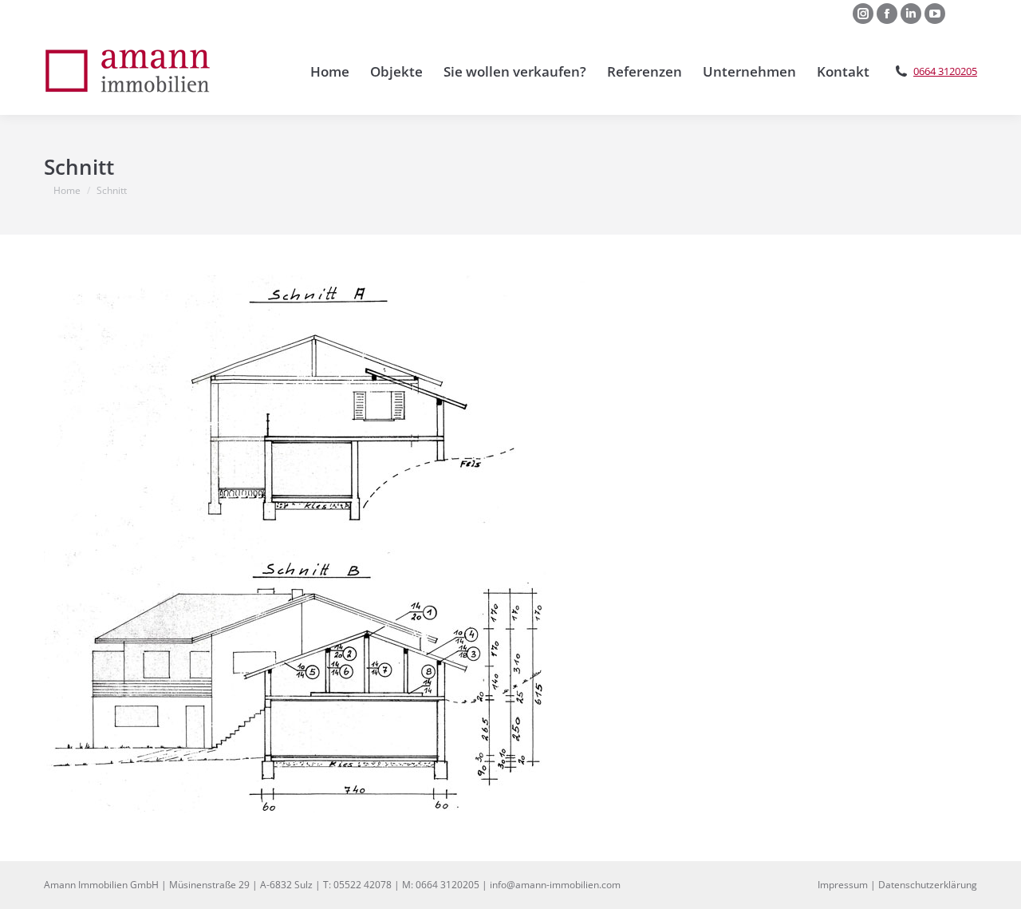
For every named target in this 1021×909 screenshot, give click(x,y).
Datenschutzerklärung (927, 884)
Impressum (843, 884)
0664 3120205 (945, 71)
